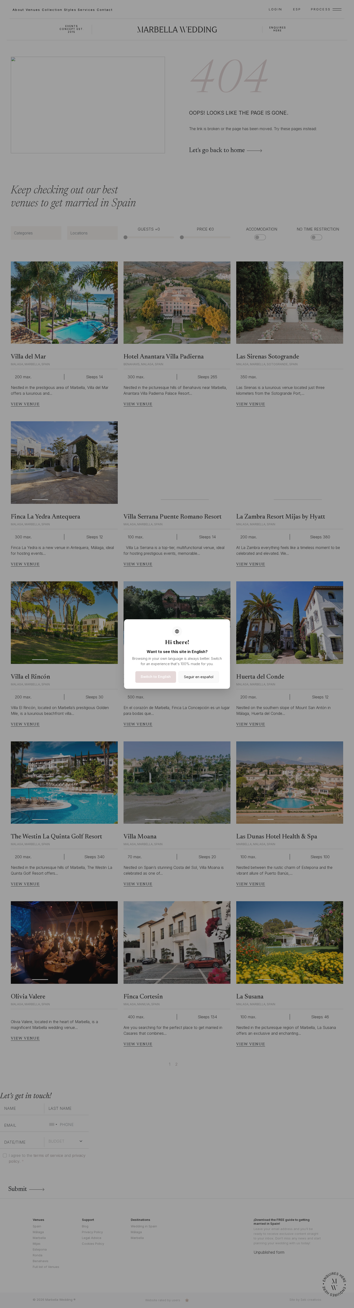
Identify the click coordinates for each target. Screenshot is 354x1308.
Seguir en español (198, 677)
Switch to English (156, 677)
